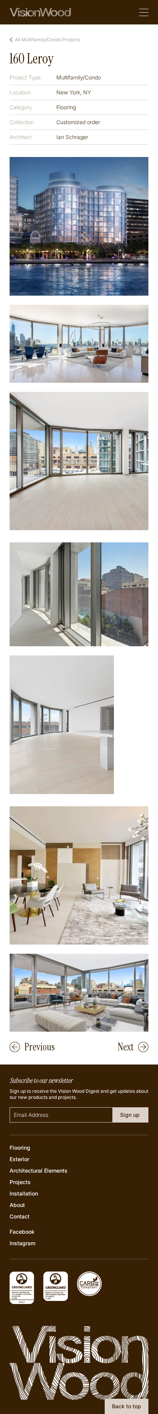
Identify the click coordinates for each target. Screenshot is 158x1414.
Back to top (126, 1406)
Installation (24, 1193)
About (17, 1205)
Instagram (22, 1243)
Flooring (20, 1147)
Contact (20, 1216)
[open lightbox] (79, 226)
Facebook (22, 1231)
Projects (20, 1182)
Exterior (19, 1159)
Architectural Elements (38, 1170)
